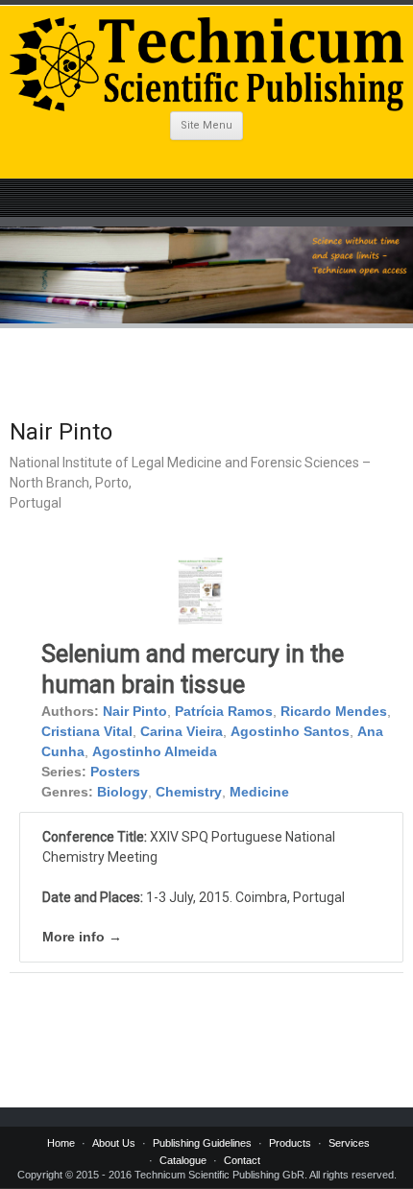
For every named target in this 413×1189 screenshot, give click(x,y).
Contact (242, 1160)
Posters (115, 771)
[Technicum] (206, 64)
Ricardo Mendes (333, 711)
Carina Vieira (181, 731)
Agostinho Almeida (154, 751)
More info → (82, 936)
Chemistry (189, 791)
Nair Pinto (135, 711)
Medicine (259, 791)
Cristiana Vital (87, 731)
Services (349, 1143)
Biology (122, 791)
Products (290, 1143)
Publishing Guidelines (202, 1143)
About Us (113, 1143)
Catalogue (182, 1160)
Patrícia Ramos (224, 711)
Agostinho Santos (290, 731)
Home (61, 1143)
